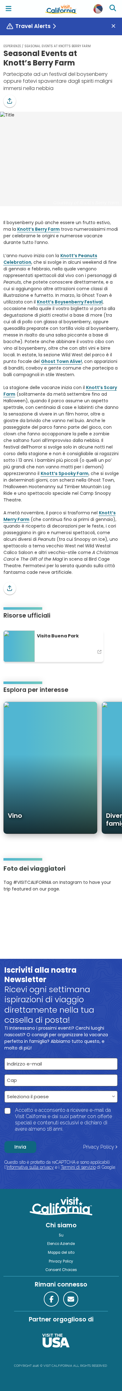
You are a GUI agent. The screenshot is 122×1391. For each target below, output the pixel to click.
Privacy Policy (98, 1147)
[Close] (115, 26)
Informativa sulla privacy (30, 1167)
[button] (9, 101)
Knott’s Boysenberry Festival (70, 302)
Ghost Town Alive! (61, 361)
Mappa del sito (61, 1252)
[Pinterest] (20, 908)
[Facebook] (51, 1299)
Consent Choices (61, 1269)
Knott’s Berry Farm (38, 229)
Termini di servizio (78, 1167)
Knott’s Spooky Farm (65, 473)
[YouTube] (29, 908)
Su (61, 1235)
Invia (20, 1147)
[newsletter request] (70, 1299)
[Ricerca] (113, 9)
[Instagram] (12, 908)
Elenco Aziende (61, 1243)
